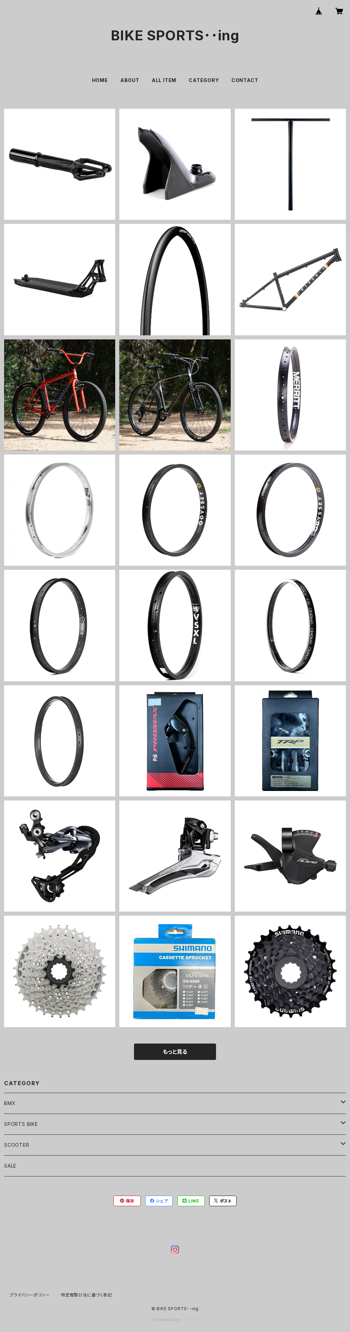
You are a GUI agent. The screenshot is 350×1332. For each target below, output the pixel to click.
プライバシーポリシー (30, 1294)
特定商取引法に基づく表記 (86, 1294)
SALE (10, 1166)
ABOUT (129, 80)
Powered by (167, 1319)
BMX (9, 1103)
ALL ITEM (164, 80)
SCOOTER (16, 1145)
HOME (100, 80)
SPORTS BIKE (21, 1124)
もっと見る (175, 1051)
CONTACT (244, 80)
